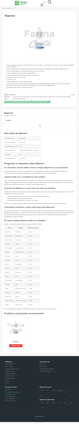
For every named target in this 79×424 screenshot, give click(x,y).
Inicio (3, 8)
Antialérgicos (8, 8)
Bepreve (16, 342)
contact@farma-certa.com (12, 392)
